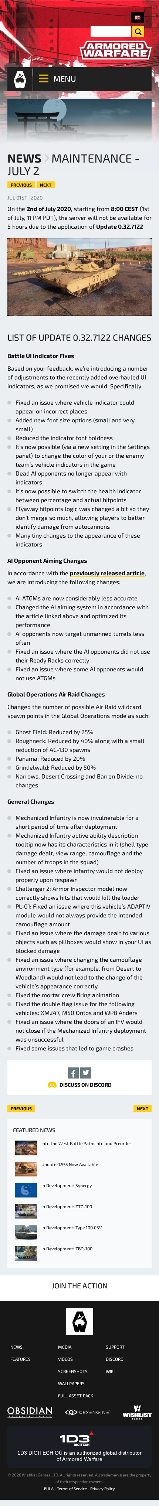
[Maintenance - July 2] (137, 17)
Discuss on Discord (86, 1084)
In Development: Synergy (66, 1185)
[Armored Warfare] (116, 50)
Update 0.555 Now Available (69, 1164)
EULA (49, 1488)
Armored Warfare (79, 1321)
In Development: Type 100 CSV (71, 1227)
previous (21, 184)
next (45, 184)
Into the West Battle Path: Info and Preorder (86, 1143)
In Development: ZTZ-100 (66, 1206)
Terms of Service (72, 1488)
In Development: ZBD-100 (66, 1248)
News (24, 158)
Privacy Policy (102, 1488)
